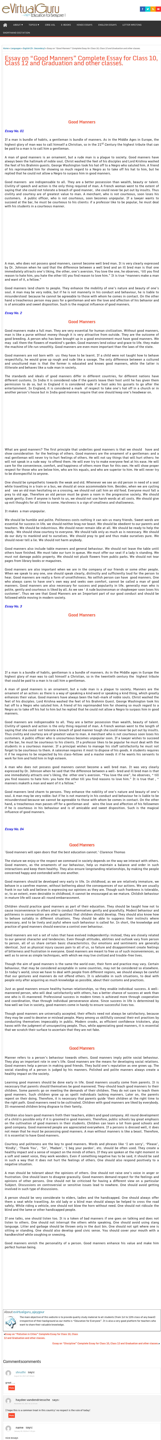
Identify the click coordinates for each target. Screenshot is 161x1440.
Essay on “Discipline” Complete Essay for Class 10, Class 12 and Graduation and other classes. (105, 1343)
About (17, 25)
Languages (15, 48)
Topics (33, 25)
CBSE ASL (50, 25)
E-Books (66, 25)
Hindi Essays (84, 25)
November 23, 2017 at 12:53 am (25, 1403)
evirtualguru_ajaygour (28, 1312)
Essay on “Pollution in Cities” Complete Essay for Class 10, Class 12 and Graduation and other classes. (41, 1336)
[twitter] (148, 9)
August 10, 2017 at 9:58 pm (24, 1376)
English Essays (107, 25)
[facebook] (142, 9)
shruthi (21, 1372)
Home (5, 48)
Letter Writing (132, 25)
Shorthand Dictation (16, 32)
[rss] (153, 9)
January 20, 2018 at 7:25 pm (24, 1431)
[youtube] (158, 9)
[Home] (5, 25)
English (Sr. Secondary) (34, 48)
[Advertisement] (62, 93)
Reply (11, 1388)
